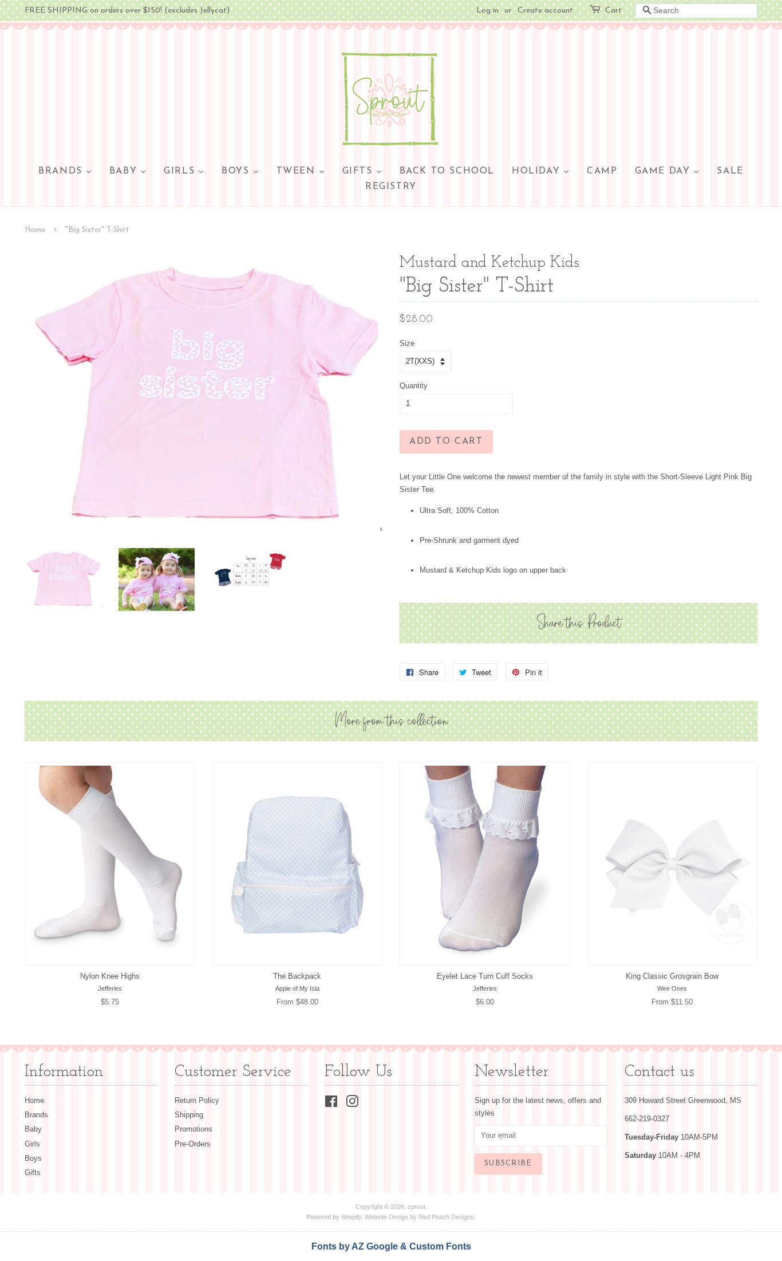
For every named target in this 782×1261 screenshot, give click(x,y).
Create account (545, 10)
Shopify (351, 1216)
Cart (613, 10)
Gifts (33, 1172)
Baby (33, 1129)
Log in (487, 10)
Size (407, 343)
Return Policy (197, 1100)
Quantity (414, 385)
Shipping (189, 1114)
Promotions (193, 1129)
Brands (36, 1114)
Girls (32, 1144)
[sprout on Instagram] (352, 1104)
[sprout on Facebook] (331, 1104)
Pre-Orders (193, 1144)
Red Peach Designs (446, 1216)
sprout (416, 1206)
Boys (33, 1158)
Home (35, 230)
